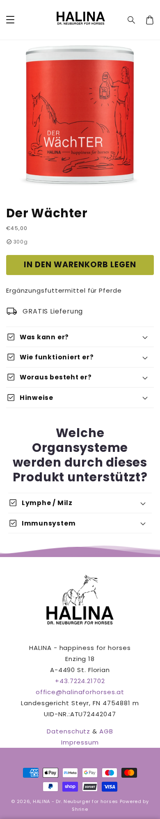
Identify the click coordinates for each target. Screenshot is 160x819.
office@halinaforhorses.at (80, 692)
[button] (132, 20)
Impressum (79, 742)
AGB (106, 731)
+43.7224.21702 (80, 681)
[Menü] (10, 20)
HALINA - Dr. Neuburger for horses (75, 801)
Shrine (80, 809)
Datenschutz (68, 731)
